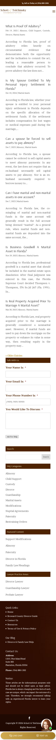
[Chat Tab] (28, 370)
